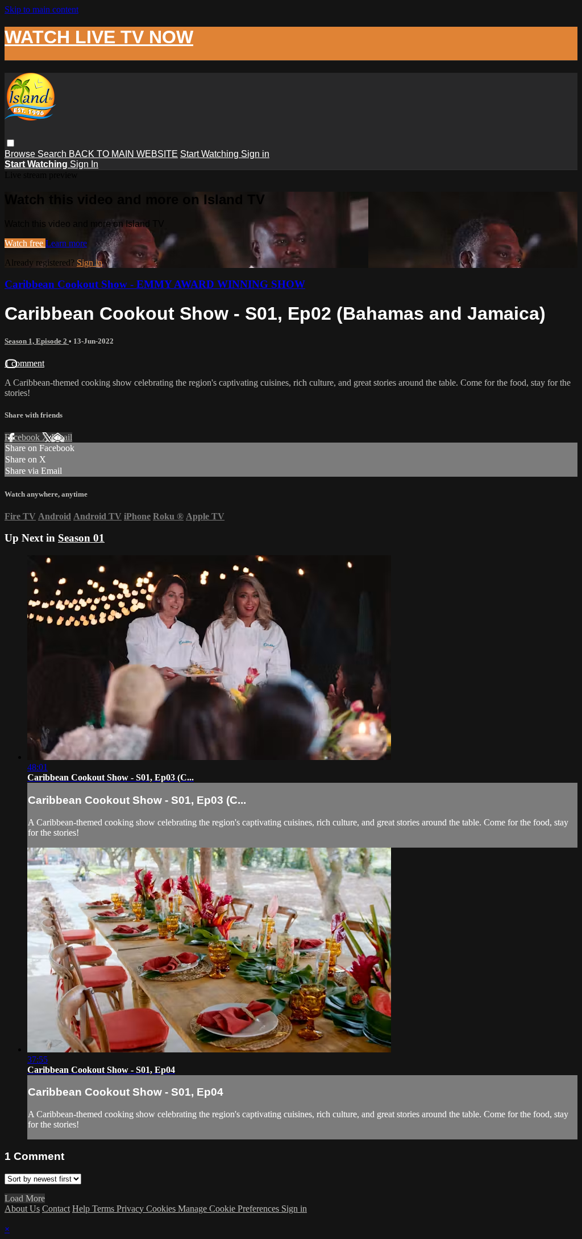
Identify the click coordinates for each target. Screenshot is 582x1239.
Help (82, 1208)
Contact (56, 1208)
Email (61, 437)
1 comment (24, 363)
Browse (21, 154)
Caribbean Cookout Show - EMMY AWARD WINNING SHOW (155, 284)
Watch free (25, 243)
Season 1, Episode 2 (37, 341)
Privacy (131, 1208)
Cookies (162, 1208)
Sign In (84, 164)
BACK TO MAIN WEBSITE (123, 154)
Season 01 (81, 538)
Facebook (23, 437)
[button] (10, 143)
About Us (22, 1208)
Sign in (255, 154)
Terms (104, 1208)
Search (53, 154)
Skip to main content (41, 9)
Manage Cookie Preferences (229, 1208)
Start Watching (210, 154)
